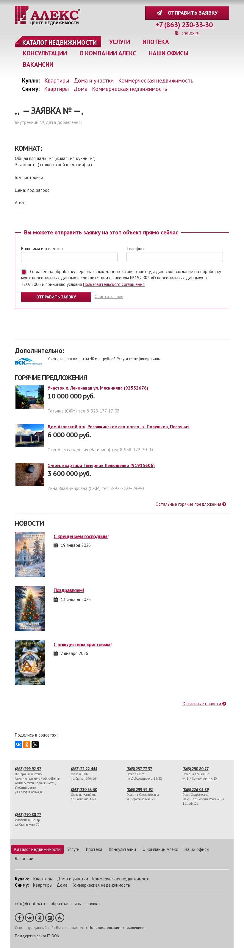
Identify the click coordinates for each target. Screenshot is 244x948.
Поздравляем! (69, 590)
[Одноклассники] (26, 744)
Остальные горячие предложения (189, 504)
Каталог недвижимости (59, 42)
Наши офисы (168, 53)
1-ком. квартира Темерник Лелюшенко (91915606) (101, 465)
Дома (80, 88)
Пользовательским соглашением (117, 927)
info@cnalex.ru (30, 903)
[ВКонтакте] (18, 744)
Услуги (119, 42)
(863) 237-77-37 (139, 768)
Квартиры (56, 80)
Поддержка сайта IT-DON (37, 935)
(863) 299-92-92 (28, 768)
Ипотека (156, 42)
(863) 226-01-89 (195, 789)
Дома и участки (94, 80)
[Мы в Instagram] (49, 917)
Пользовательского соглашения (114, 284)
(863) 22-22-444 (84, 768)
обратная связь (66, 903)
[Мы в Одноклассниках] (39, 917)
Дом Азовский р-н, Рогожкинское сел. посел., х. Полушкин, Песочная (119, 426)
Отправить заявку (191, 12)
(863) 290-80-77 (195, 768)
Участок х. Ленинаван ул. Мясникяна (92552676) (98, 388)
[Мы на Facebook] (19, 917)
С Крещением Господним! (81, 536)
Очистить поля (109, 296)
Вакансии (38, 64)
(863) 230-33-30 (84, 789)
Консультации (45, 53)
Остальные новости (202, 703)
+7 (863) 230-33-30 (184, 24)
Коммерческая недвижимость (155, 80)
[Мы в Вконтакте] (29, 917)
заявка (93, 903)
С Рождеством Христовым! (82, 644)
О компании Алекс (107, 53)
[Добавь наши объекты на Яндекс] (59, 917)
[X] (35, 744)
